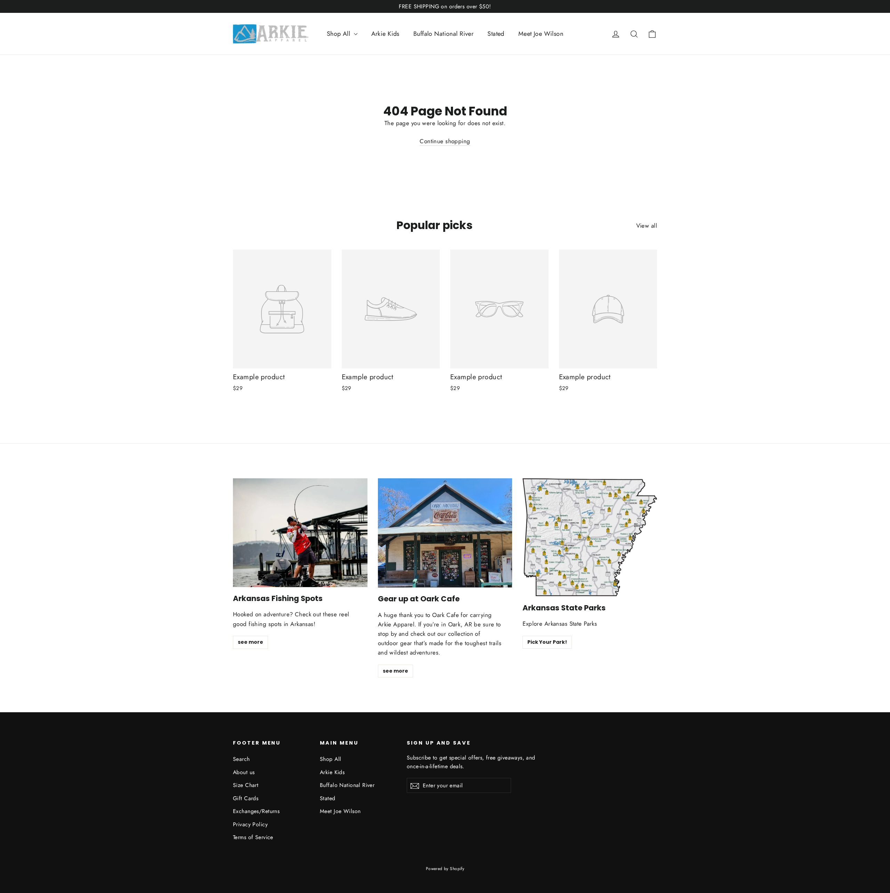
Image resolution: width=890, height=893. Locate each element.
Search (241, 759)
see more (250, 642)
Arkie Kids (385, 33)
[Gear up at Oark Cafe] (445, 532)
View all (646, 225)
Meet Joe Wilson (540, 33)
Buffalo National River (443, 33)
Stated (495, 33)
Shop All (339, 33)
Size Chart (245, 785)
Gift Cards (245, 798)
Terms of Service (253, 837)
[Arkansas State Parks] (590, 537)
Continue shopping (445, 141)
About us (243, 772)
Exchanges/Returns (256, 811)
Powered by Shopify (445, 869)
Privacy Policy (250, 824)
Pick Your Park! (547, 642)
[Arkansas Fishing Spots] (300, 532)
